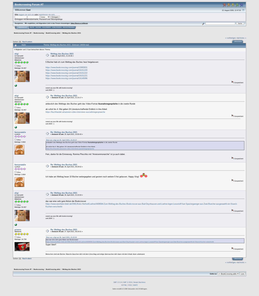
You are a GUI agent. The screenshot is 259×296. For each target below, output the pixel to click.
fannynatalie (20, 132)
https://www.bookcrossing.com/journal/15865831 (66, 67)
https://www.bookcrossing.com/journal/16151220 (66, 70)
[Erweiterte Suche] (203, 23)
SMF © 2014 (127, 282)
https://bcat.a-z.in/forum (79, 23)
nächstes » (241, 38)
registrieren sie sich (47, 15)
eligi (17, 54)
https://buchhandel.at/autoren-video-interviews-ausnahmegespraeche (75, 112)
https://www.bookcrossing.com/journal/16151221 (66, 76)
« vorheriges (230, 38)
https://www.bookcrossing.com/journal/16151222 (66, 73)
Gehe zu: (213, 274)
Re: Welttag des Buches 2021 (64, 96)
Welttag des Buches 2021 (62, 54)
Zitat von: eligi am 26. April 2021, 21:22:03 (61, 237)
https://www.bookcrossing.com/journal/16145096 (66, 78)
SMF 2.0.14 (117, 282)
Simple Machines (139, 282)
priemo (18, 230)
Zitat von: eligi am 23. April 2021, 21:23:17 (61, 140)
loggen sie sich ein (26, 15)
